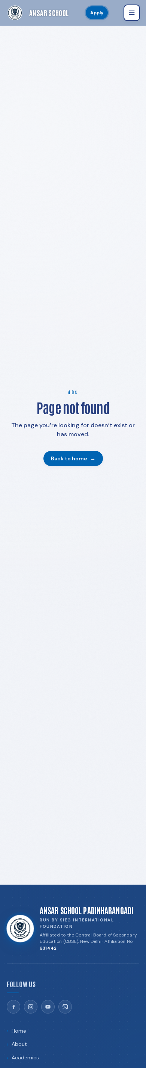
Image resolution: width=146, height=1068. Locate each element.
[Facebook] (13, 1007)
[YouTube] (48, 1007)
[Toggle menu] (132, 13)
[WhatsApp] (65, 1007)
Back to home (73, 458)
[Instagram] (30, 1007)
